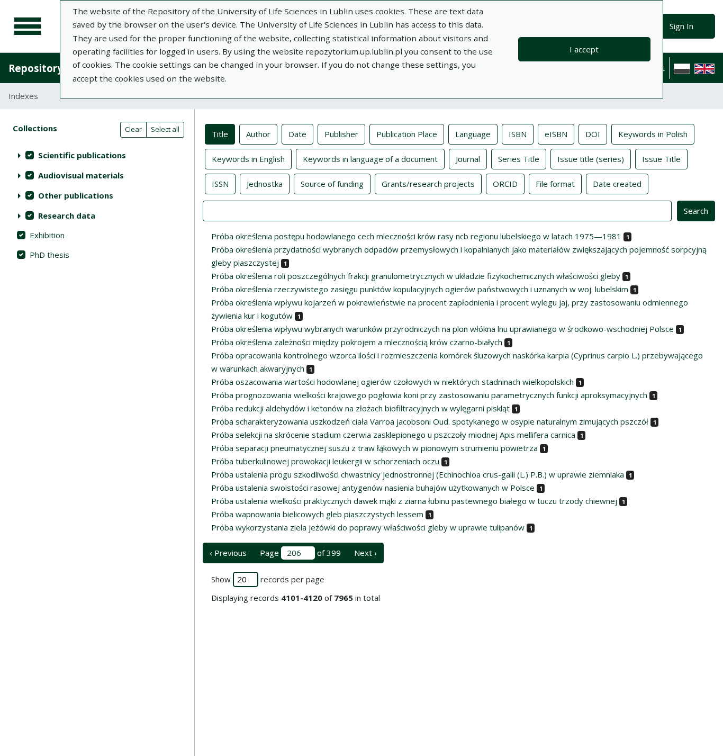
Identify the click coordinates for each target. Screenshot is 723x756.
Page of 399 (300, 552)
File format (555, 183)
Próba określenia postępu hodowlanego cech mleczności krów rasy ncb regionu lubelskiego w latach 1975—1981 (416, 236)
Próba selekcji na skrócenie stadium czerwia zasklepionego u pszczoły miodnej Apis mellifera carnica (393, 434)
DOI (592, 134)
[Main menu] (27, 26)
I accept (584, 49)
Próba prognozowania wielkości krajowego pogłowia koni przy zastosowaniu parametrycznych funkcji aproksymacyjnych (429, 395)
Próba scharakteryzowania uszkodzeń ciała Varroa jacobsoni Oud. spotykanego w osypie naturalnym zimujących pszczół (429, 421)
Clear (133, 129)
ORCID (505, 183)
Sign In (681, 26)
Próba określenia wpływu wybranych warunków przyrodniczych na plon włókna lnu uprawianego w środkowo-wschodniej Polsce (442, 328)
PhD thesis (49, 254)
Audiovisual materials (81, 175)
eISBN (556, 134)
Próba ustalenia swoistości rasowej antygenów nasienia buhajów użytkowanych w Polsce (373, 487)
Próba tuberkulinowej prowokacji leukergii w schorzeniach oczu (325, 461)
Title (220, 134)
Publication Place (406, 134)
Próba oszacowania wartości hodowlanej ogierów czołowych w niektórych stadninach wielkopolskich (392, 381)
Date (297, 134)
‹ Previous (228, 552)
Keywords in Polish (653, 134)
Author (258, 134)
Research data (66, 215)
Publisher (341, 134)
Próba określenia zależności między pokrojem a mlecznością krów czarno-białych (356, 342)
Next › (365, 552)
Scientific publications (82, 155)
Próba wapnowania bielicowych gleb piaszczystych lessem (317, 514)
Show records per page (267, 579)
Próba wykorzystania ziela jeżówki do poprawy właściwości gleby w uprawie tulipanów (368, 527)
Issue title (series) (590, 159)
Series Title (518, 159)
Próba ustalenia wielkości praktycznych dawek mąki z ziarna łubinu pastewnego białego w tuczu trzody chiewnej (414, 501)
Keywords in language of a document (370, 159)
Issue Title (661, 159)
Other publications (75, 195)
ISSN (220, 183)
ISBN (518, 134)
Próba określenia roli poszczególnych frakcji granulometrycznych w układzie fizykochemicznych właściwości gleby (415, 276)
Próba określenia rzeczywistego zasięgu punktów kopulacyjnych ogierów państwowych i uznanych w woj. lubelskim (419, 289)
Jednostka (265, 183)
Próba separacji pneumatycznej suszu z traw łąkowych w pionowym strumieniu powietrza (374, 448)
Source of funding (332, 183)
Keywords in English (248, 159)
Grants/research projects (428, 183)
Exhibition (47, 235)
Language (473, 134)
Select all (165, 129)
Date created (617, 183)
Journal (468, 159)
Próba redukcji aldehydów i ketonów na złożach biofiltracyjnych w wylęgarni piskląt (360, 408)
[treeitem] (97, 155)
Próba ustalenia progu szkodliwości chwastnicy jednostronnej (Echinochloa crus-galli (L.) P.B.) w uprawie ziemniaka (417, 474)
